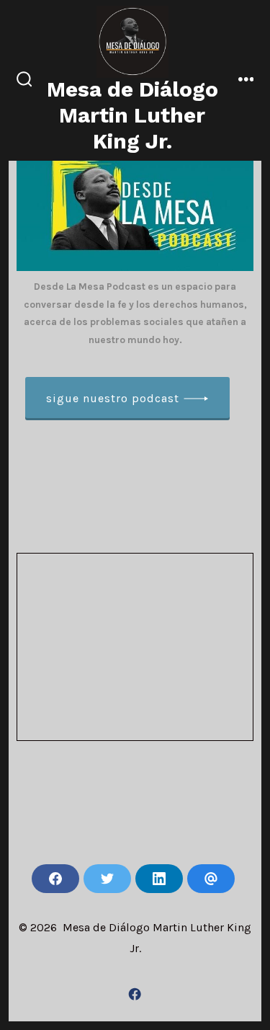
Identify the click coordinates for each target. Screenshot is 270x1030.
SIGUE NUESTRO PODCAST (112, 398)
